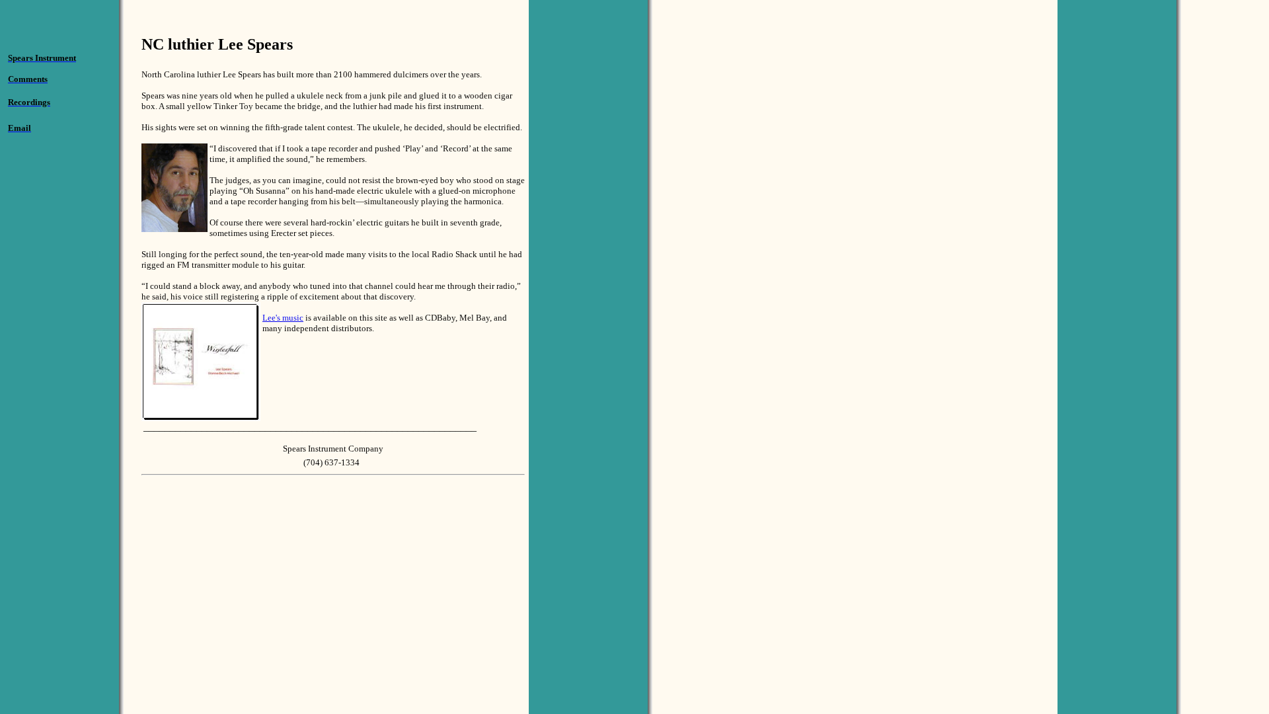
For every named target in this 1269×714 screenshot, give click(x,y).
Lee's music (282, 318)
